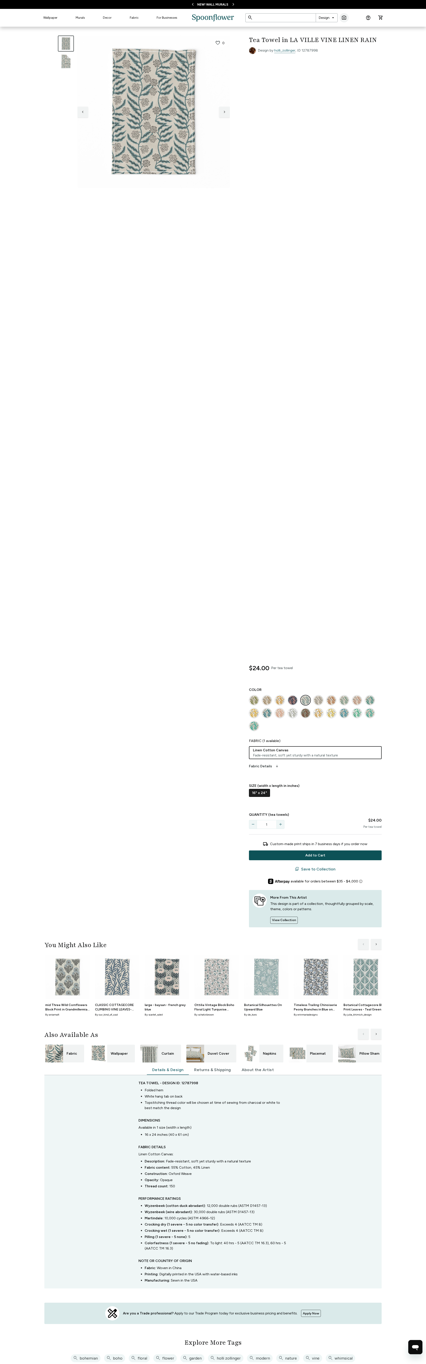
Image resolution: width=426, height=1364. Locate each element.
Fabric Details (264, 766)
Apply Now (311, 1313)
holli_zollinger (284, 50)
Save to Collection (315, 869)
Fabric (134, 18)
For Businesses (167, 18)
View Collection (284, 920)
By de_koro (250, 1014)
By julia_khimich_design (357, 1014)
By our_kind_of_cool (106, 1014)
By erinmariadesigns (306, 1014)
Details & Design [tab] (167, 1069)
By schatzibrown (204, 1014)
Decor (107, 18)
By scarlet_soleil (154, 1014)
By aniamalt (52, 1014)
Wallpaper (50, 18)
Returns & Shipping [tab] (212, 1069)
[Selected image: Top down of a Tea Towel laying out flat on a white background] (66, 44)
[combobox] (327, 17)
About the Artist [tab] (258, 1069)
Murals (80, 18)
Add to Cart (315, 855)
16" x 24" (259, 793)
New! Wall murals (212, 4)
